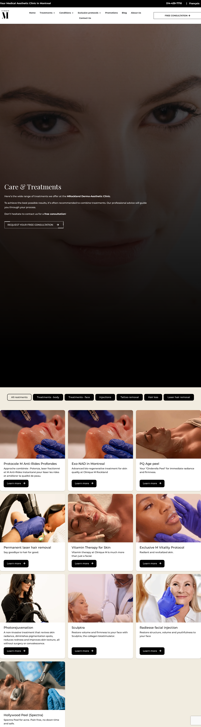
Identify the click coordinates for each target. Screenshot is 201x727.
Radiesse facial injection (159, 627)
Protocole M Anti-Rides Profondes (30, 464)
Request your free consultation (30, 224)
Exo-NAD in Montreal (88, 464)
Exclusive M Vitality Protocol (162, 547)
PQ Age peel (149, 464)
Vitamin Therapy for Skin (91, 547)
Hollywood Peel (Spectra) (23, 715)
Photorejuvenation (18, 627)
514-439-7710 (174, 3)
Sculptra (78, 627)
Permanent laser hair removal (27, 547)
